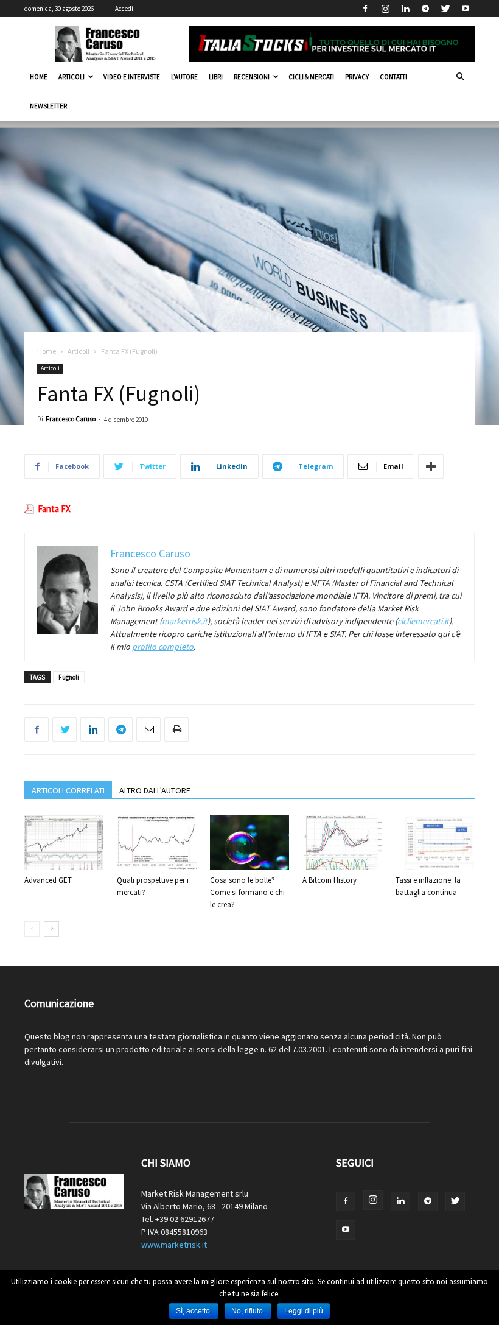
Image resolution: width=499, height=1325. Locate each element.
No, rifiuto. (248, 1311)
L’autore (184, 76)
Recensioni (252, 76)
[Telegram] (425, 8)
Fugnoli (68, 677)
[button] (460, 77)
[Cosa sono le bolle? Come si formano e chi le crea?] (249, 842)
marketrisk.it (185, 621)
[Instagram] (385, 8)
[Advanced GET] (63, 842)
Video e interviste (131, 76)
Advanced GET (48, 880)
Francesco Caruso (71, 419)
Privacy (357, 76)
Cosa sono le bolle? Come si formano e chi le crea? (247, 892)
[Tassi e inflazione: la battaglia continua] (435, 842)
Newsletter (48, 106)
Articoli (71, 76)
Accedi (124, 8)
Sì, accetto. (194, 1311)
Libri (216, 76)
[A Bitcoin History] (342, 842)
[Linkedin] (405, 8)
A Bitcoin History (329, 880)
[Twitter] (445, 8)
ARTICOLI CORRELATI (68, 790)
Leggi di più (303, 1311)
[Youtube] (465, 8)
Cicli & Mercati (311, 76)
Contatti (393, 76)
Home (38, 76)
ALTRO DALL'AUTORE (154, 790)
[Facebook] (365, 8)
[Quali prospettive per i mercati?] (156, 842)
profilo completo (163, 646)
